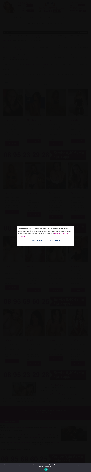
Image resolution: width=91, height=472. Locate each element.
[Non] (89, 467)
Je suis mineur (54, 240)
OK (46, 469)
